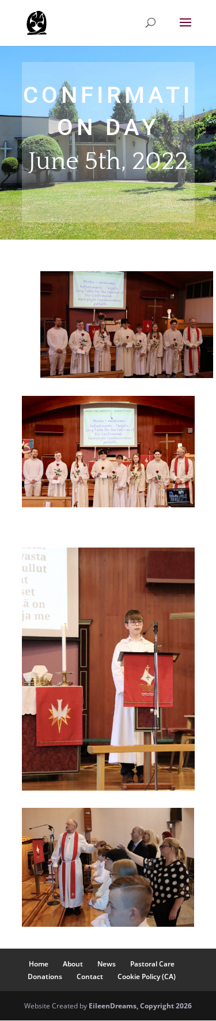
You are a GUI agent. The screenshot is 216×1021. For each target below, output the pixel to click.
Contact (90, 976)
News (106, 964)
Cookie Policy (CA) (147, 976)
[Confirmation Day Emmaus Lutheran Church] (126, 374)
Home (38, 964)
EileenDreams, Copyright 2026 (140, 1006)
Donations (45, 976)
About (73, 964)
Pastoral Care (152, 964)
